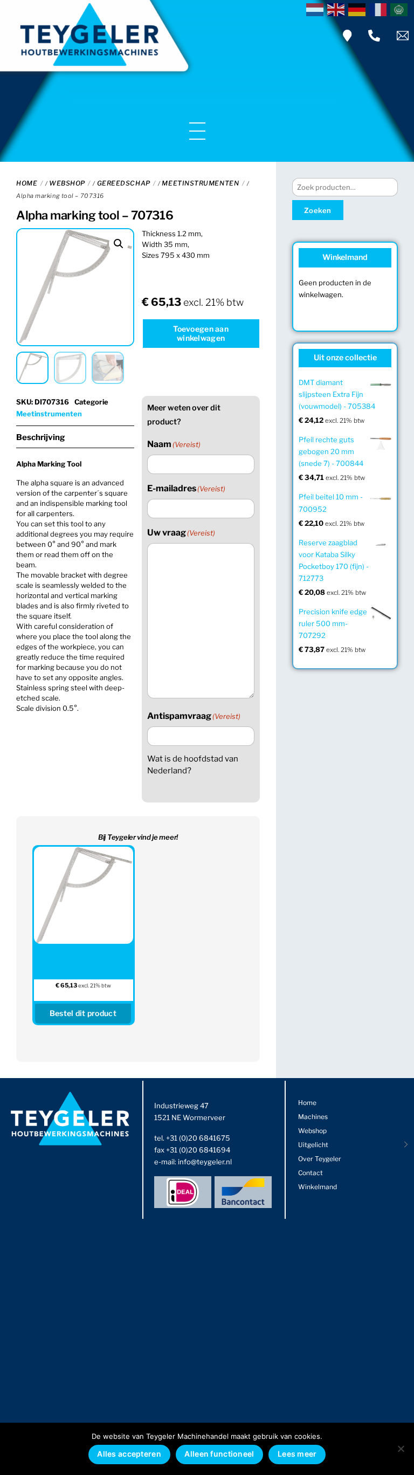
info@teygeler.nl (205, 1161)
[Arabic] (400, 8)
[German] (358, 8)
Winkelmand (317, 1187)
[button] (118, 243)
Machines (313, 1117)
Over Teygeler (319, 1159)
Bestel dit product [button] (83, 1013)
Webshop (67, 183)
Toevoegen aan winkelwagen (201, 333)
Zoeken (318, 210)
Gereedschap (123, 183)
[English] (337, 8)
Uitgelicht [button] (313, 1145)
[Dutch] (316, 8)
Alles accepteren (129, 1453)
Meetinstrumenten (200, 183)
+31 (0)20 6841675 (198, 1138)
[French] (379, 8)
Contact (310, 1173)
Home (26, 183)
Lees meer (297, 1453)
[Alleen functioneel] (400, 1448)
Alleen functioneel (219, 1453)
